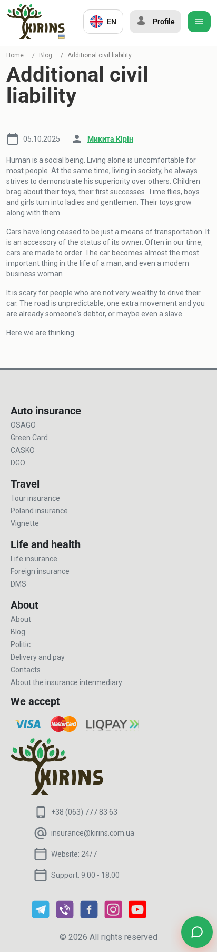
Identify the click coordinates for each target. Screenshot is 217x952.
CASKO (23, 450)
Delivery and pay (38, 657)
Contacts (26, 670)
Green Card (29, 437)
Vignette (25, 523)
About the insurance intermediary (66, 682)
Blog (45, 55)
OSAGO (23, 425)
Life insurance (34, 558)
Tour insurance (35, 498)
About (21, 619)
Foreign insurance (40, 571)
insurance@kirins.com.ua (92, 833)
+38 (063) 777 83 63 (84, 812)
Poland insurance (39, 511)
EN (111, 21)
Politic (21, 644)
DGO (18, 463)
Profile (164, 21)
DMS (18, 584)
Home (15, 55)
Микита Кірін (110, 139)
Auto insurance (46, 410)
